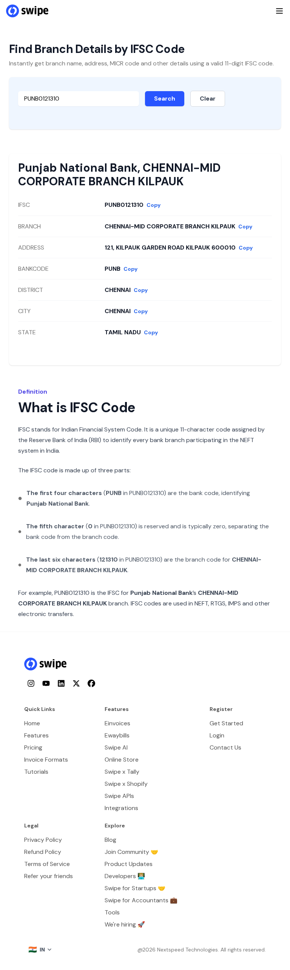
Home (32, 723)
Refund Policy (42, 852)
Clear (208, 98)
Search (164, 98)
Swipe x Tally (122, 772)
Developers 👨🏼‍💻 (125, 876)
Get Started (226, 723)
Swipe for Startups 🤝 (135, 888)
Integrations (121, 808)
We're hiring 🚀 (125, 924)
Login (217, 735)
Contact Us (225, 747)
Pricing (33, 747)
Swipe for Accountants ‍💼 (141, 900)
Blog (110, 840)
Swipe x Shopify (126, 784)
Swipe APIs (119, 796)
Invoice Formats (46, 760)
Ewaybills (117, 735)
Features (36, 735)
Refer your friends (48, 876)
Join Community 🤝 (131, 852)
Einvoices (117, 723)
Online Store (122, 760)
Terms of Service (47, 864)
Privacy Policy (43, 840)
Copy (153, 205)
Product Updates (129, 864)
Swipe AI (116, 747)
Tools (112, 912)
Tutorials (36, 772)
